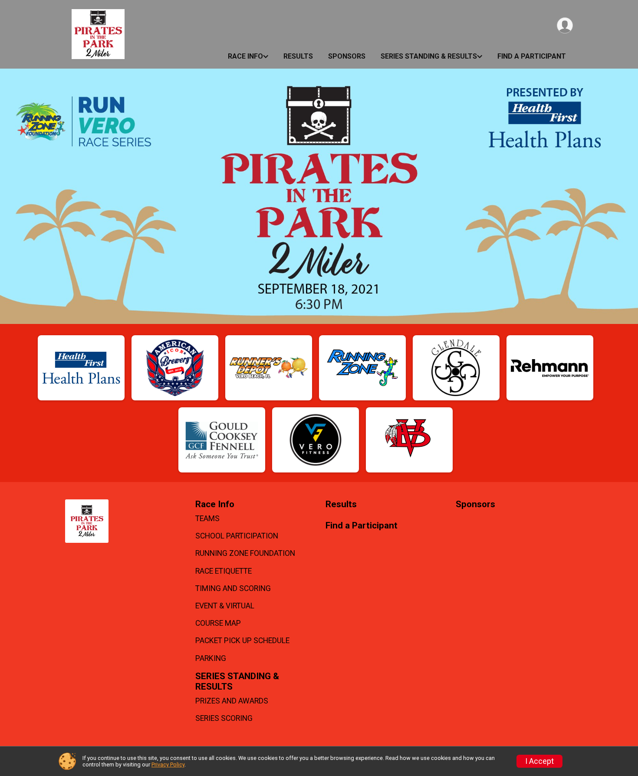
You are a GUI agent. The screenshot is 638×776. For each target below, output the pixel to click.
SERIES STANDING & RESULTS (429, 56)
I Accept (539, 761)
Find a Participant (531, 56)
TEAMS (207, 518)
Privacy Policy (167, 764)
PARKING (210, 658)
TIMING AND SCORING (233, 588)
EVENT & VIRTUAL (224, 605)
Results (298, 56)
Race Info (245, 56)
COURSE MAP (218, 623)
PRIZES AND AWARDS (231, 701)
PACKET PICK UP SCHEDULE (242, 640)
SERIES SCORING (224, 718)
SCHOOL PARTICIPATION (236, 536)
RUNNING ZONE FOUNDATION (245, 553)
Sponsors (346, 56)
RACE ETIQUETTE (223, 571)
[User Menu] (565, 25)
